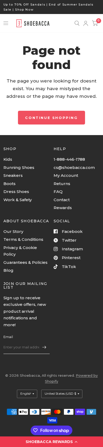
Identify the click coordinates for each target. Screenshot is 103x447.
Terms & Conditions (23, 239)
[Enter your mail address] (44, 347)
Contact (62, 199)
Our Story (13, 231)
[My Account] (85, 23)
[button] (51, 441)
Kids (7, 159)
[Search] (77, 23)
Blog (8, 270)
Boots (9, 183)
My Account (66, 175)
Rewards (63, 207)
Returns (62, 183)
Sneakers (13, 175)
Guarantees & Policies (25, 262)
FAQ (58, 191)
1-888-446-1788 (69, 159)
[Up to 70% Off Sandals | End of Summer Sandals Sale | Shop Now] (51, 7)
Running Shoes (18, 167)
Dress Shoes (16, 191)
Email (8, 337)
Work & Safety (17, 199)
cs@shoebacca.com (74, 167)
